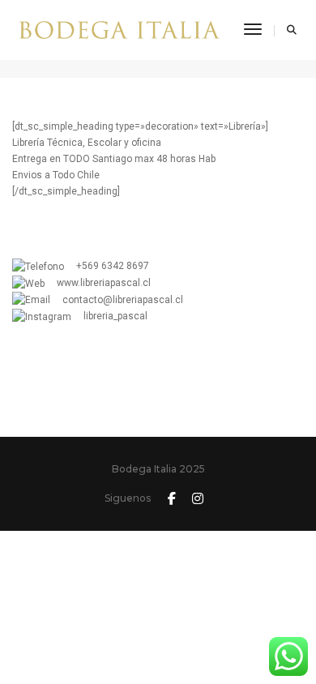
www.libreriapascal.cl (98, 283)
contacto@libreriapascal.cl (116, 300)
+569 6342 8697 (106, 265)
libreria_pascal (109, 316)
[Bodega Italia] (119, 29)
